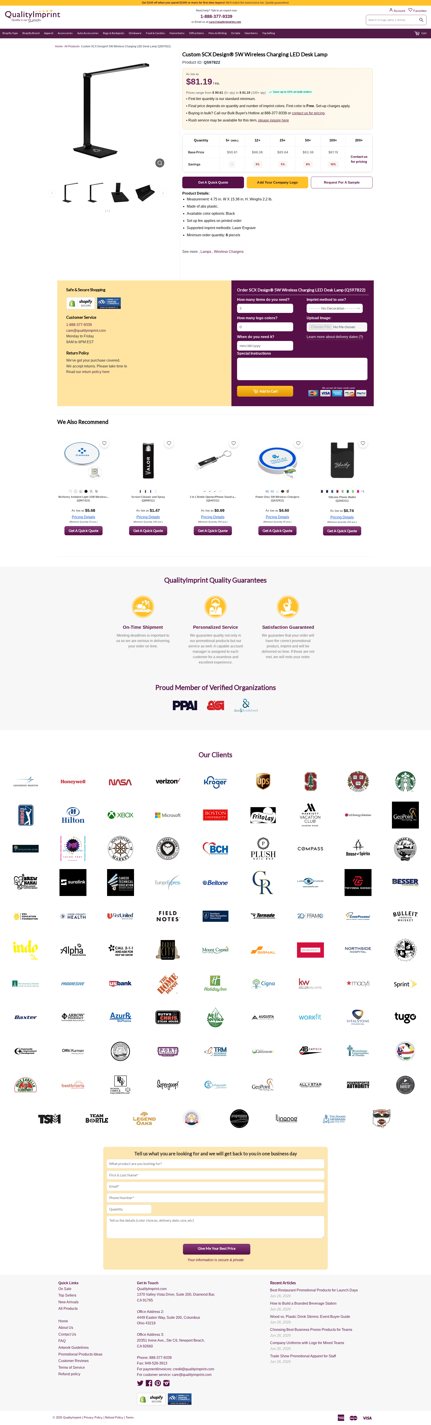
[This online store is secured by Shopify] (80, 303)
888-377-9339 (160, 1358)
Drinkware (135, 33)
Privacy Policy (93, 1417)
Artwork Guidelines (73, 1347)
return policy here (96, 372)
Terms (130, 1417)
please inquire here (273, 120)
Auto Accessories (88, 33)
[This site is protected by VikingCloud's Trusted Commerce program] (109, 303)
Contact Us (67, 1334)
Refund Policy (114, 1417)
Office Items (196, 33)
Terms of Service (71, 1367)
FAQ (62, 1341)
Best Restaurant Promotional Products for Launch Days (314, 1290)
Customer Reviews (73, 1361)
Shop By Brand (31, 33)
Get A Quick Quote (83, 530)
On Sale (235, 33)
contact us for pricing (308, 113)
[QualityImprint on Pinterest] (157, 1384)
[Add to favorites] (104, 443)
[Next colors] (163, 193)
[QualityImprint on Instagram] (166, 1384)
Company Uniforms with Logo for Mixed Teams (307, 1343)
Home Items (177, 33)
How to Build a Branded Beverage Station (303, 1303)
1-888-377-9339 (216, 16)
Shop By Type (10, 33)
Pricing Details (83, 517)
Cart (424, 33)
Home (63, 1321)
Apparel (48, 33)
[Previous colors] (51, 193)
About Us (65, 1328)
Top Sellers (67, 1295)
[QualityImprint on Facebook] (149, 1384)
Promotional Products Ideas (80, 1354)
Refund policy (69, 1374)
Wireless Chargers (229, 252)
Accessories (65, 33)
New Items (251, 33)
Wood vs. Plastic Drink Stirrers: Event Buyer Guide (310, 1317)
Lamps (205, 252)
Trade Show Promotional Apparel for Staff (303, 1356)
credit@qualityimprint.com (193, 1369)
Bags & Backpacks (113, 33)
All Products (68, 1308)
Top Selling (268, 33)
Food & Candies (155, 33)
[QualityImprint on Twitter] (140, 1384)
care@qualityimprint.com (225, 22)
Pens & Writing (217, 33)
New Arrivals (68, 1302)
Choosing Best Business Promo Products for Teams (311, 1330)
